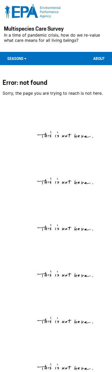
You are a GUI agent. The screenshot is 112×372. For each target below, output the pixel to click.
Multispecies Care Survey (34, 29)
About (99, 59)
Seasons (15, 59)
